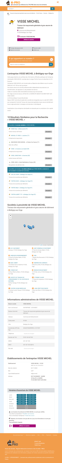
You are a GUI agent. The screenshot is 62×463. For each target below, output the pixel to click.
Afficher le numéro (29, 39)
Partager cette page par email (16, 48)
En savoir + (48, 131)
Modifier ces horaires (28, 413)
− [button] (10, 218)
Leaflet (41, 245)
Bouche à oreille (37, 48)
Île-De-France (39, 13)
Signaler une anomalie (15, 50)
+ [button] (10, 216)
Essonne (45, 13)
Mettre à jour (36, 50)
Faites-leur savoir (29, 415)
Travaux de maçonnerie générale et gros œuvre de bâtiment (22, 13)
